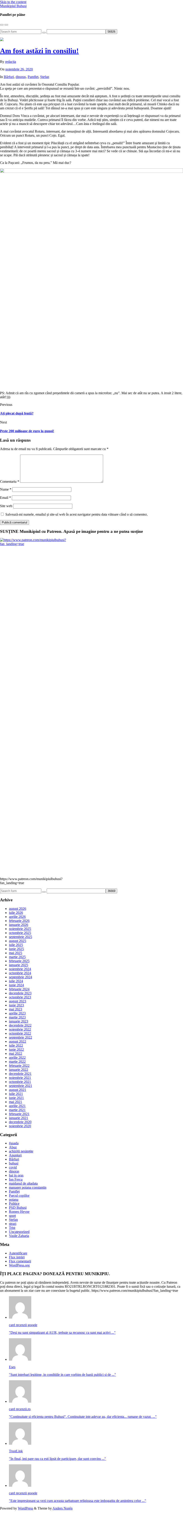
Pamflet (33, 77)
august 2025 (17, 941)
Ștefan (44, 77)
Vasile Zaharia (19, 1236)
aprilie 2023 (17, 1013)
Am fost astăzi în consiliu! (39, 51)
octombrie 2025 (20, 933)
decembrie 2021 (20, 1074)
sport (12, 1216)
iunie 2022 (16, 1049)
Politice (14, 1203)
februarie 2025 (19, 961)
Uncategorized (19, 1232)
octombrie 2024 (20, 973)
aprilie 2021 (17, 1106)
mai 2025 (15, 953)
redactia (10, 62)
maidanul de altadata (23, 1183)
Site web (6, 506)
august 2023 (17, 1001)
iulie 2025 (16, 945)
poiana (13, 1199)
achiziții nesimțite (21, 1151)
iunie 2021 (16, 1098)
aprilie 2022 (17, 1057)
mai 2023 (15, 1009)
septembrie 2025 (20, 937)
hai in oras (16, 1175)
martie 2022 (17, 1061)
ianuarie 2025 (18, 965)
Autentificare (18, 1253)
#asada (14, 1143)
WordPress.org (19, 1265)
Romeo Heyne (19, 1211)
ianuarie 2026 (18, 925)
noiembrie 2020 (20, 1126)
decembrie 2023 (20, 993)
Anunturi (15, 1155)
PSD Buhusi (18, 1207)
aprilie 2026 (17, 917)
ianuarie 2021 (18, 1118)
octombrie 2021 (20, 1082)
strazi (12, 1224)
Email (5, 498)
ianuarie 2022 (18, 1069)
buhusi (13, 1163)
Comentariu (9, 481)
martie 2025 (17, 957)
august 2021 (17, 1090)
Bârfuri (9, 77)
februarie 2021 (19, 1114)
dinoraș (21, 77)
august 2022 (17, 1041)
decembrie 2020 (20, 1122)
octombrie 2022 (20, 1033)
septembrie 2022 (20, 1037)
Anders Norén (62, 1508)
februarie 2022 (19, 1065)
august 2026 (17, 909)
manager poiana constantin (27, 1187)
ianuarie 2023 (18, 1021)
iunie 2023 (16, 1005)
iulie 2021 (16, 1094)
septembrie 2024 (20, 977)
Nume (5, 489)
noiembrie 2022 (20, 1029)
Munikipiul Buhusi (13, 6)
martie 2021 (17, 1110)
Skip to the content (13, 2)
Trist (12, 1228)
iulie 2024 (16, 981)
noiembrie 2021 (20, 1078)
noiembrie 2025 (20, 929)
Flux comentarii (20, 1261)
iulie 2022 (16, 1045)
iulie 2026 (16, 913)
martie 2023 (17, 1017)
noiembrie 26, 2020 (19, 69)
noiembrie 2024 (20, 969)
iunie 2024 (16, 985)
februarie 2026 (19, 921)
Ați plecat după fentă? (16, 413)
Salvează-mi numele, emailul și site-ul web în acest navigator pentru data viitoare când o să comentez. (76, 514)
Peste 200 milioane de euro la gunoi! (27, 431)
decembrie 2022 (20, 1025)
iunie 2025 (16, 949)
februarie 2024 (19, 989)
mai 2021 (15, 1102)
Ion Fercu (16, 1179)
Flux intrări (17, 1257)
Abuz (13, 1147)
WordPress (25, 1508)
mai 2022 (15, 1053)
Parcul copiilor (19, 1195)
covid (13, 1167)
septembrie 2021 (20, 1086)
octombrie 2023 (20, 997)
